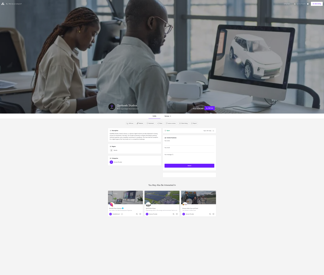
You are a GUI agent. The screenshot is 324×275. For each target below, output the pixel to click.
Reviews (168, 116)
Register (303, 3)
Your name (167, 140)
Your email (167, 147)
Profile (154, 116)
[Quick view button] (137, 214)
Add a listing (317, 3)
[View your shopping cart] (308, 4)
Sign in (298, 3)
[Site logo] (3, 3)
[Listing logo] (111, 106)
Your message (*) (169, 154)
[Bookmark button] (140, 214)
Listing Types (287, 3)
